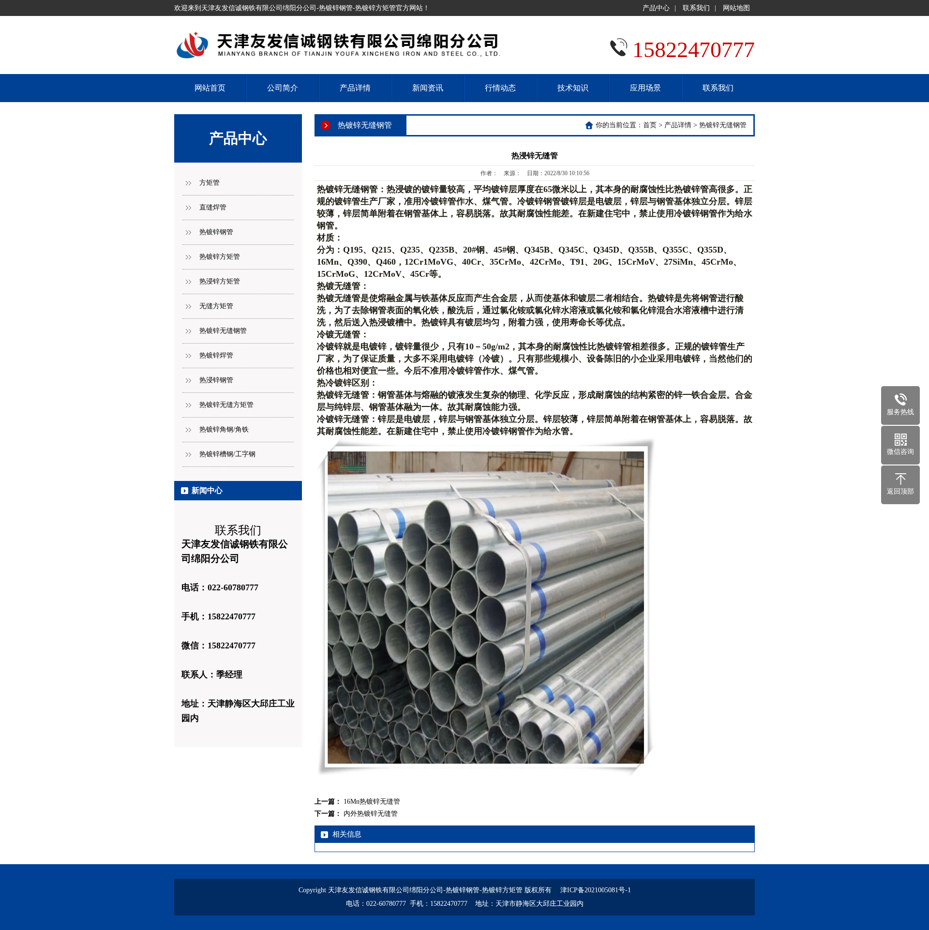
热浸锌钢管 (216, 380)
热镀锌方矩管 (219, 256)
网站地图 (736, 8)
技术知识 (572, 88)
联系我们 (696, 8)
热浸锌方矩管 (219, 281)
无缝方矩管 (216, 306)
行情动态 (500, 88)
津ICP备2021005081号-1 (595, 890)
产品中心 (656, 8)
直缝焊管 (212, 207)
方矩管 (209, 182)
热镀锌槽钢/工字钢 (227, 454)
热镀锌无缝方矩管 (226, 404)
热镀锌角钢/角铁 (224, 429)
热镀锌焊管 (216, 355)
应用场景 (645, 88)
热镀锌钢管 (216, 232)
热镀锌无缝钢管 (223, 330)
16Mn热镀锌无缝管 (372, 801)
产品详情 (355, 88)
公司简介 (282, 88)
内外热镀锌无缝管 (371, 813)
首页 (650, 125)
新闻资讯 (427, 88)
